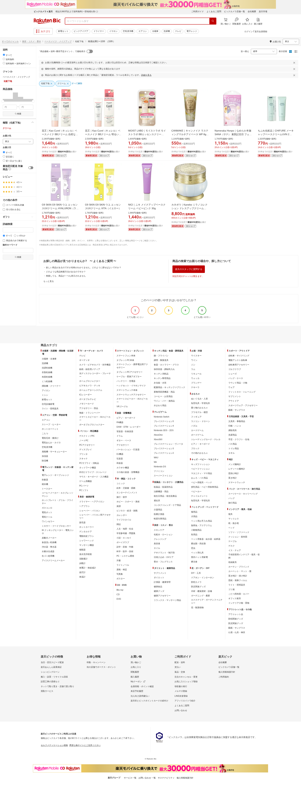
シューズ (232, 374)
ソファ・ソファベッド (238, 532)
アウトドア (233, 401)
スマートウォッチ (236, 482)
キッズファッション (200, 464)
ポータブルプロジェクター (91, 424)
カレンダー (122, 515)
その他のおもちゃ (199, 453)
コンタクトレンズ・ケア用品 (167, 505)
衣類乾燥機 (47, 372)
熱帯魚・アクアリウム (201, 525)
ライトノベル (123, 565)
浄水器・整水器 (49, 547)
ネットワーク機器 (87, 467)
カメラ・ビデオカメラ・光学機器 (95, 365)
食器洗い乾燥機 (49, 542)
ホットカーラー (86, 527)
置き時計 (232, 478)
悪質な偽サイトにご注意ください (85, 745)
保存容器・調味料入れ (164, 369)
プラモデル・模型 (199, 412)
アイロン (46, 390)
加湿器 (45, 456)
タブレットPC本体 (125, 360)
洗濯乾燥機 (47, 368)
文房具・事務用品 (236, 421)
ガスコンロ (47, 508)
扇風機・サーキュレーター (54, 451)
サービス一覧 (130, 778)
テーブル (232, 541)
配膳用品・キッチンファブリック (169, 387)
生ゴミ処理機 (48, 556)
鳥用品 (194, 534)
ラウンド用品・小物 (237, 383)
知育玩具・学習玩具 (200, 403)
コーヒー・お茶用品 (163, 396)
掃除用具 (232, 430)
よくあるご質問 (214, 11)
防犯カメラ (196, 582)
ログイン (248, 31)
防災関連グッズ (198, 586)
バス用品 (232, 444)
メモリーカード (86, 404)
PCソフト (83, 490)
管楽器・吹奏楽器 (125, 431)
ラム (193, 369)
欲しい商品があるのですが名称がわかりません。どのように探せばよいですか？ (83, 267)
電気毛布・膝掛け (50, 438)
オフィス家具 (234, 598)
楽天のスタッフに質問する (188, 269)
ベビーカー (196, 491)
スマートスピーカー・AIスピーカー (94, 418)
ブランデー (196, 383)
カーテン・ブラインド (238, 567)
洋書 (119, 560)
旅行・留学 (122, 497)
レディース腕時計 (236, 469)
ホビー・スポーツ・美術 (128, 501)
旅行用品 (232, 503)
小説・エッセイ (124, 538)
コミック (121, 483)
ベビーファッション (200, 469)
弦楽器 (120, 458)
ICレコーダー (85, 394)
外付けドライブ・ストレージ (92, 472)
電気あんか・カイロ (51, 442)
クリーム (7, 128)
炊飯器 (45, 479)
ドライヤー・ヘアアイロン (91, 501)
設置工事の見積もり (50, 681)
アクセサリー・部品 (88, 408)
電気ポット (47, 512)
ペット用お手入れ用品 (201, 521)
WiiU (156, 457)
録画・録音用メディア (89, 369)
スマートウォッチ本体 (127, 390)
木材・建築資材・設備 (201, 591)
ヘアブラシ (84, 506)
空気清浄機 (128, 31)
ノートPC (83, 440)
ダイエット (159, 577)
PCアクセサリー (87, 445)
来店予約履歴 (137, 691)
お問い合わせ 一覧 (147, 778)
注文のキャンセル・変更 (186, 677)
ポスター (121, 578)
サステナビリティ (166, 778)
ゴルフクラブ (234, 369)
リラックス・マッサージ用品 (167, 600)
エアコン (142, 31)
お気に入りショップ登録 (186, 681)
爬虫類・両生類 (198, 543)
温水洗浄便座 (85, 554)
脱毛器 (82, 522)
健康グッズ (159, 591)
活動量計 (83, 559)
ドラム (120, 436)
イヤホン (113, 31)
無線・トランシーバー (89, 413)
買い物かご (136, 662)
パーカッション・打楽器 (128, 449)
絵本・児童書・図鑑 (126, 488)
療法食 (194, 561)
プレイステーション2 (164, 453)
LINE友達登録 (181, 696)
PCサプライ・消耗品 (89, 463)
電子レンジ (192, 31)
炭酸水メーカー (49, 538)
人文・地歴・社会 (125, 529)
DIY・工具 (196, 573)
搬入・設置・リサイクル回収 (54, 677)
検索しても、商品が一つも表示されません (66, 276)
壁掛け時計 (233, 473)
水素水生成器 (48, 551)
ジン (193, 365)
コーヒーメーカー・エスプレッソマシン (57, 494)
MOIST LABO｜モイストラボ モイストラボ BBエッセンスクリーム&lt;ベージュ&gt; (147, 134)
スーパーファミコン (163, 475)
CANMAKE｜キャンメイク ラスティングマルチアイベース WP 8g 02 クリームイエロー (189, 134)
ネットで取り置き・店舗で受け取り (57, 686)
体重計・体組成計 (87, 568)
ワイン (194, 360)
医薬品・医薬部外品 (163, 487)
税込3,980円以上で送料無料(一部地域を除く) (77, 11)
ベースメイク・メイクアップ (58, 41)
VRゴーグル (122, 406)
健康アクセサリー (162, 595)
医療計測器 (159, 514)
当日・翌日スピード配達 (52, 662)
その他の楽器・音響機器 (128, 472)
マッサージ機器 (86, 545)
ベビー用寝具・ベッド (201, 482)
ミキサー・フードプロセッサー (56, 526)
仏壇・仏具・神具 (236, 632)
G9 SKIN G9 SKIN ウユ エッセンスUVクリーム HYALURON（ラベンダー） (60, 208)
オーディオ (84, 360)
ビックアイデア (81, 31)
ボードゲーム (197, 435)
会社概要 (252, 11)
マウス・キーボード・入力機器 (94, 476)
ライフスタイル (124, 520)
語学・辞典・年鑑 (125, 547)
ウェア (231, 387)
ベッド (231, 528)
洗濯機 (167, 31)
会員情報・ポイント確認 (142, 686)
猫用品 (194, 512)
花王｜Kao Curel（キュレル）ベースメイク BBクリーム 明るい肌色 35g (103, 134)
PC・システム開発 (125, 556)
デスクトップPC (87, 436)
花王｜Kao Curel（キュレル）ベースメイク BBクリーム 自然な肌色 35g (60, 134)
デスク (231, 546)
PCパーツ (83, 486)
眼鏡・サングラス (236, 410)
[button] (5, 96)
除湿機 (45, 460)
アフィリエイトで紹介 (185, 700)
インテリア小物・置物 (238, 603)
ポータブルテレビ (87, 399)
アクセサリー (123, 445)
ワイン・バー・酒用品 (164, 401)
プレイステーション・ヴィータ (168, 444)
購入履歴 (135, 677)
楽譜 (119, 506)
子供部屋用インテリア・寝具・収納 (244, 556)
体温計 (82, 577)
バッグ (231, 498)
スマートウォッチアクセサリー (131, 394)
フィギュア (196, 417)
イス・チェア (234, 550)
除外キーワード (10, 245)
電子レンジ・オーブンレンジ (55, 475)
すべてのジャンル (10, 41)
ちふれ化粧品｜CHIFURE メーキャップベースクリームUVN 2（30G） (276, 134)
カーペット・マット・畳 (239, 571)
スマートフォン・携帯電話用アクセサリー (132, 366)
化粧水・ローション (163, 534)
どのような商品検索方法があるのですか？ (66, 271)
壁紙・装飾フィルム (237, 580)
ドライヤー (99, 31)
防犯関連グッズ (235, 619)
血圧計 (82, 572)
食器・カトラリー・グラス (166, 365)
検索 (19, 114)
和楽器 (120, 463)
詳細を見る (146, 75)
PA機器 (120, 422)
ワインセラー (48, 521)
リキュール (196, 374)
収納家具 (232, 562)
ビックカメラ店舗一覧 (234, 11)
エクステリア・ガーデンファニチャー (206, 601)
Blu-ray (120, 590)
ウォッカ (195, 378)
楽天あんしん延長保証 (51, 667)
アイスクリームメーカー (53, 560)
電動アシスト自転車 (237, 360)
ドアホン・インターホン (202, 577)
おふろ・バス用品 (199, 478)
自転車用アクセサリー (238, 365)
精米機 (45, 484)
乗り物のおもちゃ (199, 408)
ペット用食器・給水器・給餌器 (205, 539)
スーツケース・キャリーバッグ (243, 494)
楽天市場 (263, 11)
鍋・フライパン (161, 355)
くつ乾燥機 (47, 381)
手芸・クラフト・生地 (238, 439)
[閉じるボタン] (294, 62)
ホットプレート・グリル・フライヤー (57, 502)
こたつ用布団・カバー (238, 594)
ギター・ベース (124, 440)
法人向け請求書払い (140, 696)
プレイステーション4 (164, 426)
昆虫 (193, 548)
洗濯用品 (232, 435)
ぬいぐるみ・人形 (199, 398)
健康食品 (158, 586)
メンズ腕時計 (234, 464)
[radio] (4, 55)
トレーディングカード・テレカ (205, 439)
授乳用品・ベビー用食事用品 (204, 487)
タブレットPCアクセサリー (129, 372)
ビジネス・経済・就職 (127, 510)
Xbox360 (158, 439)
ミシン (45, 395)
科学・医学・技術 (125, 551)
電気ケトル (47, 517)
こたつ (45, 433)
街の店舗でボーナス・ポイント (101, 667)
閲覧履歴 (135, 672)
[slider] (3, 101)
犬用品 (194, 516)
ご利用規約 (223, 677)
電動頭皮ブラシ (86, 536)
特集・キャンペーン (96, 662)
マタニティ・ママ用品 (201, 473)
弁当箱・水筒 (160, 383)
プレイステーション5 (164, 421)
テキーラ (195, 387)
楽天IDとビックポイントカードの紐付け (149, 700)
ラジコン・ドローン (200, 421)
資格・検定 (122, 569)
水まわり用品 (160, 405)
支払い (178, 667)
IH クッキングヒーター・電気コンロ (58, 532)
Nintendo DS (160, 466)
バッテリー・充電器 (126, 381)
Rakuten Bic (47, 21)
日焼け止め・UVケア (163, 557)
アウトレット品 (235, 614)
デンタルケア (85, 531)
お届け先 (7, 136)
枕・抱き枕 (233, 523)
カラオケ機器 (123, 467)
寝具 (230, 514)
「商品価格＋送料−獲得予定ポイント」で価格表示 (61, 51)
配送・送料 (180, 662)
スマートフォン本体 (126, 355)
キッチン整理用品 (162, 378)
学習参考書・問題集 (126, 533)
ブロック (195, 448)
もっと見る (48, 281)
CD (118, 594)
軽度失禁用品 (160, 518)
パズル (194, 426)
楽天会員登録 (261, 31)
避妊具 (157, 500)
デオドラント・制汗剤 (164, 552)
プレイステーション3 (164, 448)
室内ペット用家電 (199, 557)
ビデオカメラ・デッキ (89, 385)
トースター (47, 489)
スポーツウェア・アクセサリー (243, 405)
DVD (119, 599)
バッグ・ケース (235, 378)
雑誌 (119, 524)
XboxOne (158, 435)
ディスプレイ (85, 449)
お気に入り (136, 667)
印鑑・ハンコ (234, 426)
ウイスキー (196, 355)
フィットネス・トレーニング (242, 392)
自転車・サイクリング (238, 355)
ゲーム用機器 (85, 481)
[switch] (30, 167)
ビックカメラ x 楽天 (43, 11)
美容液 (157, 543)
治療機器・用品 (161, 491)
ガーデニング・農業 (200, 595)
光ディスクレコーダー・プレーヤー (95, 375)
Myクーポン (136, 681)
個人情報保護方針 (226, 672)
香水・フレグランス (163, 561)
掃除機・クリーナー (51, 386)
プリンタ (83, 454)
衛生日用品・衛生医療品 (165, 496)
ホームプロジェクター (89, 381)
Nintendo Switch (161, 417)
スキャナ (83, 458)
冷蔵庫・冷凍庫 (49, 359)
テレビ (178, 31)
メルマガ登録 (181, 691)
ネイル (157, 548)
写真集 (120, 574)
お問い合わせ (181, 710)
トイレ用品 (233, 448)
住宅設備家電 (48, 404)
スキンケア (159, 530)
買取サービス (47, 691)
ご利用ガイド (197, 11)
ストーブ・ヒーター (51, 424)
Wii (155, 462)
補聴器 (82, 549)
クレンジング (160, 539)
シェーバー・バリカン (89, 510)
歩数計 (82, 563)
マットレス (233, 518)
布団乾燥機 (47, 377)
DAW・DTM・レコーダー (129, 427)
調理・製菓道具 (161, 360)
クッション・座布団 (237, 537)
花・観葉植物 (197, 607)
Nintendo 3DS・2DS (163, 430)
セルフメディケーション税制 (54, 745)
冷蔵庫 (155, 31)
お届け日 (7, 147)
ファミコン (159, 471)
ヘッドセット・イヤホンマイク (131, 385)
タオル (231, 453)
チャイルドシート (199, 496)
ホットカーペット (50, 429)
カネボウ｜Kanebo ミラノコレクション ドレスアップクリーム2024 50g (189, 208)
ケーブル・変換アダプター (129, 376)
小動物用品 (196, 530)
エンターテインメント (127, 492)
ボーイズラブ (123, 542)
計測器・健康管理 (162, 582)
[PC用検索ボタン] (212, 21)
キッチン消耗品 (161, 374)
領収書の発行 (181, 686)
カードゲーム (197, 430)
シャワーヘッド (86, 540)
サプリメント (160, 573)
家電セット (63, 31)
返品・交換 (180, 672)
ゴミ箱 (231, 589)
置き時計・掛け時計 (237, 576)
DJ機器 (120, 454)
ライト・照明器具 (50, 408)
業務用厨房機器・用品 (164, 392)
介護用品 (158, 509)
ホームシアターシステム (90, 390)
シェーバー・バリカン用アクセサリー (95, 516)
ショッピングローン (50, 672)
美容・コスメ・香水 (31, 41)
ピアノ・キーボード (126, 418)
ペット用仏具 (197, 552)
